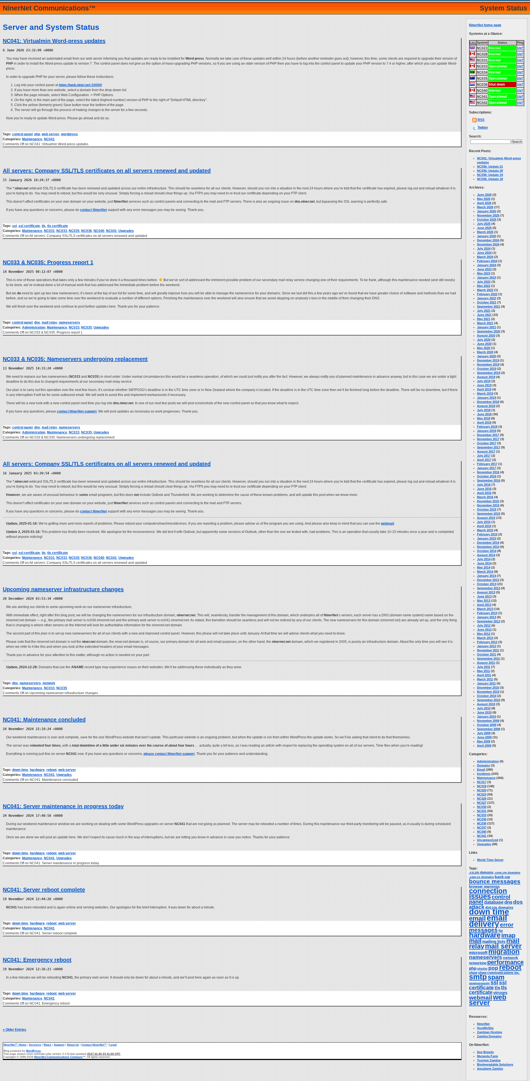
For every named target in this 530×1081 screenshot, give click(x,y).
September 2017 (488, 447)
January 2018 (486, 430)
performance (505, 962)
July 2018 (484, 410)
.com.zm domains (507, 872)
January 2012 (486, 646)
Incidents (484, 773)
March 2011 (485, 679)
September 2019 (488, 372)
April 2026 (484, 203)
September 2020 (488, 331)
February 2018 (487, 426)
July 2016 (484, 484)
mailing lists (493, 941)
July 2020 (484, 339)
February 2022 (487, 294)
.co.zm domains (481, 872)
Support (59, 1044)
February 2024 (487, 261)
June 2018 (484, 414)
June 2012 (484, 629)
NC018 (481, 786)
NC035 (74, 231)
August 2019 (486, 377)
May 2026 (483, 198)
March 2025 (485, 232)
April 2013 (484, 604)
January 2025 (486, 236)
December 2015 (488, 501)
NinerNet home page (485, 25)
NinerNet (483, 1024)
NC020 (481, 790)
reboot (51, 770)
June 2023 (484, 269)
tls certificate (57, 226)
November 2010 (488, 691)
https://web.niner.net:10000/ (80, 85)
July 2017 (484, 455)
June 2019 (484, 385)
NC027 (481, 802)
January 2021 (486, 327)
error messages (491, 927)
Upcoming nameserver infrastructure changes (63, 589)
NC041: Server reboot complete (44, 890)
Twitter (483, 127)
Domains (483, 765)
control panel (22, 134)
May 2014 (483, 567)
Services (35, 1044)
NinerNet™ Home (15, 1044)
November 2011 (488, 650)
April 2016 (484, 493)
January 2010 (486, 716)
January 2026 (486, 211)
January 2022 (486, 298)
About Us (73, 1044)
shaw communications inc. (499, 973)
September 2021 (488, 306)
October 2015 (486, 509)
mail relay (49, 322)
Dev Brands (485, 1052)
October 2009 (486, 724)
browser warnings (484, 886)
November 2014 (488, 546)
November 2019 (488, 364)
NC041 (49, 139)
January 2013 (486, 617)
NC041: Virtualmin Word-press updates (54, 41)
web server (50, 134)
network (49, 683)
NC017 (481, 782)
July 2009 (484, 733)
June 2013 (484, 596)
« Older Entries (14, 1030)
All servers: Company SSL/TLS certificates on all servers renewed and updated (107, 171)
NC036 (86, 231)
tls (44, 226)
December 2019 (488, 360)
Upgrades (126, 231)
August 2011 (486, 662)
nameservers (69, 322)
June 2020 (484, 343)
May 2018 (483, 418)
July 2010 (484, 708)
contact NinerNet (93, 210)
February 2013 (487, 613)
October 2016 (486, 476)
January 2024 (486, 265)
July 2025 (484, 223)
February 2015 (487, 534)
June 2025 (484, 227)
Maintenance (32, 139)
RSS (481, 120)
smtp (478, 977)
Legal (113, 1044)
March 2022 (485, 290)
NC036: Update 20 (490, 170)
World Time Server (490, 859)
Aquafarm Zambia (490, 1068)
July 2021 (484, 310)
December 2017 (488, 435)
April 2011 (484, 675)
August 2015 (486, 517)
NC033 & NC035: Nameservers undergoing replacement (75, 359)
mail (475, 940)
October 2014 (486, 551)
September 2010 (488, 700)
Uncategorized (487, 840)
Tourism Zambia (488, 1060)
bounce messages (494, 881)
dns (37, 322)
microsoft (478, 952)
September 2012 (488, 621)
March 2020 (485, 352)
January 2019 (486, 397)
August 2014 (486, 555)
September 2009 (488, 729)
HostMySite (485, 1028)
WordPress (33, 1050)
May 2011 (483, 671)
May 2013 (483, 600)
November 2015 (488, 505)
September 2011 (488, 658)
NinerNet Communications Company (58, 1056)
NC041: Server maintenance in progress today (63, 806)
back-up (502, 876)
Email (481, 769)
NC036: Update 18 (490, 179)
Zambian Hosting (489, 1032)
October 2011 (486, 654)
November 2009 (488, 720)
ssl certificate (29, 226)
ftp (501, 931)
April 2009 (484, 745)
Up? (520, 48)
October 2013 (486, 584)
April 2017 (484, 459)
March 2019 (485, 393)
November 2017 (488, 439)
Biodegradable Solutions (495, 1064)
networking (477, 963)
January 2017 (486, 468)
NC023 (481, 794)
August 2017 (486, 451)
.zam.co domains (481, 877)
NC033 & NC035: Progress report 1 (48, 262)
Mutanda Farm (487, 1056)
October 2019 (486, 368)
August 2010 (486, 704)
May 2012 (483, 633)
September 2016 (488, 480)
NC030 (481, 806)
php (37, 134)
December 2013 (488, 580)
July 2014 (484, 559)
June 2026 (484, 194)
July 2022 (484, 281)
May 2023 (483, 273)
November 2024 (488, 244)
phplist (482, 968)
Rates (47, 1044)
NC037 (481, 827)
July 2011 (483, 666)
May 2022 (483, 285)
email (477, 918)
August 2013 (486, 592)
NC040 (99, 231)
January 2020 (486, 356)
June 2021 (484, 314)
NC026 (481, 798)
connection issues (488, 893)
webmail (387, 523)
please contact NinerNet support (169, 754)
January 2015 (486, 538)
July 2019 (484, 381)
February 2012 (487, 642)
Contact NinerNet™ (94, 1044)
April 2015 (484, 526)
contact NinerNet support (77, 411)
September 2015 (488, 513)
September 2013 (488, 588)
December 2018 (488, 401)
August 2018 (486, 406)
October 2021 (486, 302)
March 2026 (485, 207)
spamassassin (479, 983)
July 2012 (484, 625)
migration (504, 951)
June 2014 (484, 563)
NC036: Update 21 (490, 166)
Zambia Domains (489, 1036)
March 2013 (485, 608)
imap (508, 935)
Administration (33, 327)
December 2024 (488, 240)
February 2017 (487, 464)
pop (493, 968)
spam (496, 977)
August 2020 (486, 335)
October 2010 (486, 695)
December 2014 (488, 542)
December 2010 (488, 687)
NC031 (49, 231)
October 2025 (486, 219)
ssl (14, 226)
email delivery (488, 920)
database (494, 902)
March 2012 (485, 637)
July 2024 (484, 248)
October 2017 (486, 443)
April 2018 (484, 422)
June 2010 (484, 712)
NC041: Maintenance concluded (44, 720)
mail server (503, 946)
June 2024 (484, 252)
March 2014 (485, 571)
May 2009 (483, 741)
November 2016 (488, 472)
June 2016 (484, 488)
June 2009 (484, 737)
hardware (37, 770)
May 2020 (483, 348)
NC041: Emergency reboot (37, 960)
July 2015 (484, 522)
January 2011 (486, 683)
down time (20, 770)
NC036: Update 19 (490, 174)
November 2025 (488, 215)
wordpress (69, 134)
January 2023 (486, 277)
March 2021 (485, 323)
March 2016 (485, 497)
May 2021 (483, 319)
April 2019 (484, 389)
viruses (500, 992)
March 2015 (485, 530)
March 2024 (485, 256)
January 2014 (486, 575)
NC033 (61, 231)
